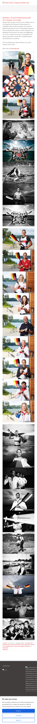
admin (5, 643)
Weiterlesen (5, 649)
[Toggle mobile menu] (33, 3)
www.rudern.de (15, 48)
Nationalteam (27, 644)
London (12, 644)
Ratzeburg (7, 646)
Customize (18, 715)
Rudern (11, 646)
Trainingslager (21, 646)
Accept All (18, 711)
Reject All (18, 720)
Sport (22, 643)
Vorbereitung (27, 646)
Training (15, 646)
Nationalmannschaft (19, 644)
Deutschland (30, 643)
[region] (18, 710)
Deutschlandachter (7, 644)
